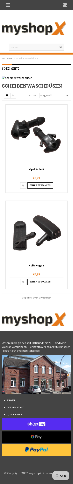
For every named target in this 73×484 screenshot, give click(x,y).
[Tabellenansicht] (7, 96)
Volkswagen (36, 265)
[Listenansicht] (13, 96)
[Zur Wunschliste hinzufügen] (23, 185)
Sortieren (33, 95)
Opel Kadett (36, 169)
